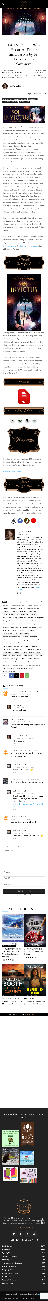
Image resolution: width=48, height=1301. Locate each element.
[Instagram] (20, 593)
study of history (28, 655)
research (16, 652)
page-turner (7, 649)
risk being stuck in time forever (30, 652)
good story (14, 627)
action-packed (13, 602)
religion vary (7, 652)
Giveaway (16, 99)
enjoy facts (22, 617)
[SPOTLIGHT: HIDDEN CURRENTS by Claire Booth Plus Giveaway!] (13, 980)
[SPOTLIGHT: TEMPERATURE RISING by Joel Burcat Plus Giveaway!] (35, 980)
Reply (13, 699)
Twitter (23, 246)
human (25, 636)
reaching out (30, 649)
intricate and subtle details (11, 640)
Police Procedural (11, 995)
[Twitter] (34, 1234)
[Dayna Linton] (6, 86)
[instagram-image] (13, 1026)
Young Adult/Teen (24, 101)
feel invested (7, 624)
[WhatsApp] (27, 675)
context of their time (22, 614)
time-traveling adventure (29, 662)
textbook (22, 659)
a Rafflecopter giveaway (13, 472)
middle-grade (7, 646)
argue (30, 605)
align (41, 602)
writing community (9, 671)
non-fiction (35, 646)
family (5, 621)
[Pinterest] (22, 675)
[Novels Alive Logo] (24, 4)
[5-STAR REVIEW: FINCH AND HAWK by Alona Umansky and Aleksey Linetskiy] (13, 930)
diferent (33, 614)
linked (40, 640)
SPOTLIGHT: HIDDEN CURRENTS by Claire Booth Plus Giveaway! (12, 1001)
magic (10, 643)
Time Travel (15, 101)
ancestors (6, 605)
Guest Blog (23, 99)
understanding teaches (32, 665)
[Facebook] (17, 593)
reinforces (40, 649)
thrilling (5, 662)
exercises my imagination (36, 617)
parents (15, 649)
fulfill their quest (32, 624)
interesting (33, 636)
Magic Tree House (19, 643)
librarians (33, 640)
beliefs (13, 608)
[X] (16, 675)
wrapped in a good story (24, 668)
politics (22, 649)
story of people (17, 655)
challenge (6, 611)
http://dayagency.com (22, 534)
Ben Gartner (21, 608)
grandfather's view (35, 627)
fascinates (19, 621)
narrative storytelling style (22, 646)
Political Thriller (33, 995)
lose (4, 643)
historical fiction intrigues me (12, 636)
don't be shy (7, 617)
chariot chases (32, 611)
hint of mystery (24, 633)
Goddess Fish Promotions (24, 692)
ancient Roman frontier (18, 605)
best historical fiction (33, 608)
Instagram (34, 246)
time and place (14, 662)
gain (41, 624)
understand (6, 665)
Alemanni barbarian (32, 602)
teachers (6, 659)
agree (21, 602)
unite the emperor (8, 668)
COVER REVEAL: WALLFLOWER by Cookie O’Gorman (36, 75)
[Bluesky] (14, 1234)
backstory (6, 608)
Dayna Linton (18, 86)
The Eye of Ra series (34, 659)
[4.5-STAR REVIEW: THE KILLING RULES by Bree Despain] (35, 930)
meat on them (32, 643)
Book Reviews (9, 945)
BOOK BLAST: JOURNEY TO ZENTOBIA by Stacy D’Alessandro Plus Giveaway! (12, 75)
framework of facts (19, 624)
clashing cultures (8, 614)
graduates (23, 627)
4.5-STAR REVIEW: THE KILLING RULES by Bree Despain (33, 951)
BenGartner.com (9, 246)
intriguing (25, 640)
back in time (38, 605)
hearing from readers (19, 630)
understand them (18, 665)
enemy (15, 617)
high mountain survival (10, 633)
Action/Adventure (7, 99)
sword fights (39, 655)
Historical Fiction (32, 99)
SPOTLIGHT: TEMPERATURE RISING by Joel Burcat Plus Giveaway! (34, 1001)
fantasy (11, 621)
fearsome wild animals (32, 621)
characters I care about (18, 611)
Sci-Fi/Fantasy (6, 101)
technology (14, 659)
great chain (6, 630)
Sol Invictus (6, 655)
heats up (31, 630)
